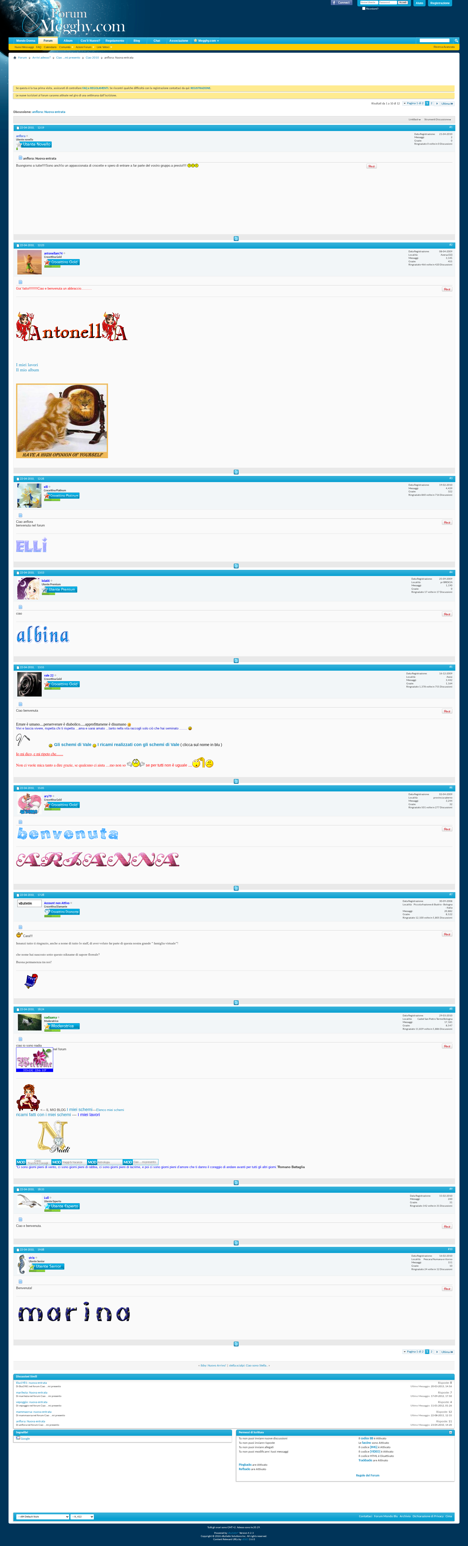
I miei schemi (79, 1109)
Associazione (178, 40)
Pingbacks (245, 1464)
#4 (450, 572)
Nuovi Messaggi (24, 47)
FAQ (38, 47)
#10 (450, 1249)
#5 (450, 667)
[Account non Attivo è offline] (29, 903)
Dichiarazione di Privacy (428, 1516)
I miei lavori (27, 364)
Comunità (64, 47)
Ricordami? (372, 8)
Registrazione (440, 3)
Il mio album (27, 369)
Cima (449, 1516)
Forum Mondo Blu (386, 1516)
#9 (450, 1189)
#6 (450, 787)
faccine (366, 1443)
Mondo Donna (25, 40)
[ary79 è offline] (29, 803)
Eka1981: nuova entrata (31, 1382)
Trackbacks (365, 1460)
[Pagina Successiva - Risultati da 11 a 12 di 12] (437, 103)
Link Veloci (103, 47)
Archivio (405, 1516)
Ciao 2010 (92, 57)
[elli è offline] (29, 496)
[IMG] (373, 1447)
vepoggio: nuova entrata (31, 1402)
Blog (137, 40)
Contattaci (365, 1516)
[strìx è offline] (21, 1264)
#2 (450, 244)
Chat (157, 40)
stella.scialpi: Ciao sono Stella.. (248, 1365)
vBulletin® (233, 1533)
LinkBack (414, 119)
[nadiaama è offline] (29, 1022)
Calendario (50, 47)
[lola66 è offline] (28, 588)
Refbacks (244, 1469)
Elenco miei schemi (110, 1110)
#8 (450, 1009)
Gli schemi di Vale (72, 744)
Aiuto (419, 3)
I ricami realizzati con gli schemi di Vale (138, 744)
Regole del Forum (368, 1475)
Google (25, 1438)
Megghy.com (207, 40)
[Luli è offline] (29, 1201)
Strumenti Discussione (436, 119)
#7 (450, 894)
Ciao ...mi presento (68, 57)
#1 (450, 127)
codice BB (367, 1438)
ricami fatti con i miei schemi (43, 1114)
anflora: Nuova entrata (48, 112)
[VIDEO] (375, 1451)
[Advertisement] (102, 72)
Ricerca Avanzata (444, 46)
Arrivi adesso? (41, 57)
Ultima (445, 103)
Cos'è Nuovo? (90, 40)
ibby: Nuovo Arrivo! (213, 1365)
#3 (450, 478)
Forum (48, 40)
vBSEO (245, 1539)
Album (68, 40)
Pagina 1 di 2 (415, 103)
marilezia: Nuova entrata (31, 1392)
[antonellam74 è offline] (29, 262)
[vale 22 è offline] (29, 684)
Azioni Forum (83, 47)
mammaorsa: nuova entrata (33, 1412)
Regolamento (115, 40)
